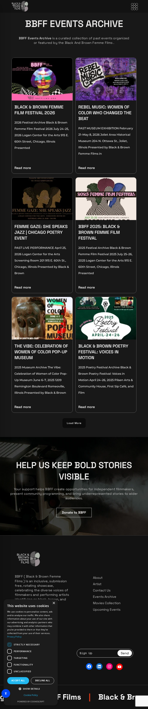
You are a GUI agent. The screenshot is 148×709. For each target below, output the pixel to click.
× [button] (53, 603)
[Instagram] (109, 666)
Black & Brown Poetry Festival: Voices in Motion (103, 351)
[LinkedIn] (99, 666)
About (98, 578)
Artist (97, 584)
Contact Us (101, 590)
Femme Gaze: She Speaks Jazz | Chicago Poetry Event (41, 232)
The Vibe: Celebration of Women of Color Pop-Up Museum (41, 351)
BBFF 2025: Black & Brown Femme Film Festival (99, 232)
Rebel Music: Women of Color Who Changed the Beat (104, 112)
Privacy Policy (14, 636)
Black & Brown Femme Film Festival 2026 (38, 110)
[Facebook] (89, 666)
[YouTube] (119, 667)
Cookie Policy (31, 695)
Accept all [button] (18, 680)
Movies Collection (107, 603)
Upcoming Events (106, 609)
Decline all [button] (42, 680)
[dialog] (31, 652)
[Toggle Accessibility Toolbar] (5, 693)
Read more (22, 168)
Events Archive (104, 597)
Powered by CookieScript (30, 701)
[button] (74, 423)
